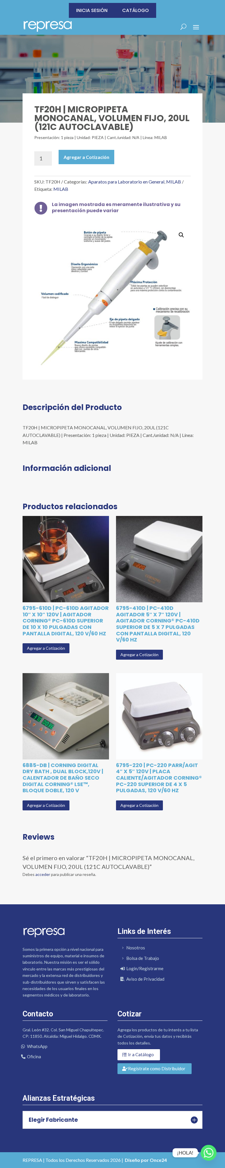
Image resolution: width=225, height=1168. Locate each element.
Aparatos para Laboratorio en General (126, 181)
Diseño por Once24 (146, 1160)
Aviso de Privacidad (145, 979)
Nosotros (135, 947)
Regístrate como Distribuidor (156, 1068)
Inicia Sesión (92, 10)
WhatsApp (37, 1046)
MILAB (173, 181)
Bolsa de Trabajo (142, 958)
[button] (181, 235)
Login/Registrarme (144, 968)
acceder (42, 874)
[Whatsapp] (209, 1153)
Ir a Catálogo (141, 1054)
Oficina (34, 1056)
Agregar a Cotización (86, 157)
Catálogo (135, 10)
